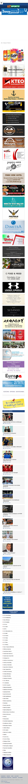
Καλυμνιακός (6, 718)
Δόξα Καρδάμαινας (7, 696)
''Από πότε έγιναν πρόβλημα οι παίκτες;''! (12, 592)
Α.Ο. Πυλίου (5, 635)
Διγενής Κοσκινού (7, 694)
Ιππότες (5, 716)
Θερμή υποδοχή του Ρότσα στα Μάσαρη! (12, 422)
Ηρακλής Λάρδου (6, 707)
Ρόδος (4, 750)
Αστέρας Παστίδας (7, 676)
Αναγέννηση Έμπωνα (7, 653)
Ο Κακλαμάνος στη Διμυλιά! (9, 433)
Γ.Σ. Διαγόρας (6, 682)
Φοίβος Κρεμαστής (7, 754)
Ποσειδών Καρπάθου (7, 748)
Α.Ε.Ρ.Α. (5, 628)
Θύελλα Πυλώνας (7, 714)
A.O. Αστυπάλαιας (7, 615)
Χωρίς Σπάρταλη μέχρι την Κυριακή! (11, 579)
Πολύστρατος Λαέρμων (8, 745)
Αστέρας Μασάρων (7, 673)
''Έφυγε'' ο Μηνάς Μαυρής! (9, 552)
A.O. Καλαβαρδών (7, 617)
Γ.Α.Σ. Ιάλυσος (6, 680)
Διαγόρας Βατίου (6, 691)
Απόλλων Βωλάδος (7, 662)
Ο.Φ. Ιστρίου (5, 730)
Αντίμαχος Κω (6, 658)
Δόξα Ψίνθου (6, 698)
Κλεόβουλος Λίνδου (7, 723)
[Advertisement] (14, 28)
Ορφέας (4, 734)
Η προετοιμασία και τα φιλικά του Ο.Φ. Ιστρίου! (12, 566)
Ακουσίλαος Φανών (7, 651)
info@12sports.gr (4, 781)
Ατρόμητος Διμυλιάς (7, 678)
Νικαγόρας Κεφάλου (7, 725)
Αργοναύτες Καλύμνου (8, 667)
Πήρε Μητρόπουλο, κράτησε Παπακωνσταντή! (9, 460)
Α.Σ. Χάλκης (5, 644)
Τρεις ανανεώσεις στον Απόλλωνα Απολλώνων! (11, 500)
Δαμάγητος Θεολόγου (7, 689)
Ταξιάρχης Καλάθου (7, 752)
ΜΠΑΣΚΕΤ (8, 776)
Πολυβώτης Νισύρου (7, 743)
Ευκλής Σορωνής (6, 705)
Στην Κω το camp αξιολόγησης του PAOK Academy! (12, 514)
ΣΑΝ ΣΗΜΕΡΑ (20, 777)
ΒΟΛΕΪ (12, 776)
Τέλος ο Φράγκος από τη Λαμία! (10, 539)
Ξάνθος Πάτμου (6, 727)
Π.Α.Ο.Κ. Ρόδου (6, 739)
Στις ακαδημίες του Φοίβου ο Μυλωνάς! (12, 446)
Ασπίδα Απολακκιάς (7, 671)
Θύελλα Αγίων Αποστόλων (9, 712)
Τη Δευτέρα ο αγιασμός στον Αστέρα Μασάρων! (11, 486)
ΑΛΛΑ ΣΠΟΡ (16, 776)
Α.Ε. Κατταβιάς (6, 622)
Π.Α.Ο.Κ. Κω (5, 736)
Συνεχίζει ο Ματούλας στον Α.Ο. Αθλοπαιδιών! (10, 526)
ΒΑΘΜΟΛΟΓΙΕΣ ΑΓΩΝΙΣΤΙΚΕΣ (6, 777)
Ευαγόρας (5, 703)
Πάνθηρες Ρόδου (6, 741)
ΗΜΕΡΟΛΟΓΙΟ (14, 777)
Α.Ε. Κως (5, 624)
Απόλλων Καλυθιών (7, 664)
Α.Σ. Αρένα (5, 640)
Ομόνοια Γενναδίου (7, 732)
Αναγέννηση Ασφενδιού (8, 655)
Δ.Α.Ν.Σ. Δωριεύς (6, 685)
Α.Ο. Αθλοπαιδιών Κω (7, 631)
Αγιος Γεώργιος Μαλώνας (8, 646)
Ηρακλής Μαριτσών (7, 709)
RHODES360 (7, 782)
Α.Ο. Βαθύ (5, 633)
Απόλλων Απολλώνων (8, 660)
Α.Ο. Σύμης (5, 637)
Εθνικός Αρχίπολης (7, 700)
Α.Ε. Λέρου (5, 626)
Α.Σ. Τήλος (5, 642)
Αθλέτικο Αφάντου (7, 649)
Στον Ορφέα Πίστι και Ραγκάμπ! (10, 472)
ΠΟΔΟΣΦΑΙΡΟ (3, 776)
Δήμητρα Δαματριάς (7, 687)
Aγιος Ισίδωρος (6, 619)
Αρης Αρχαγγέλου (7, 669)
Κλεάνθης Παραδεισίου (8, 721)
